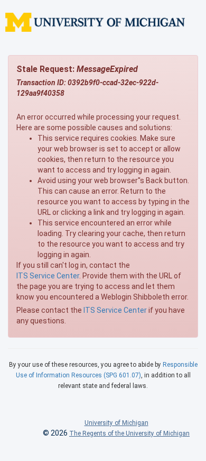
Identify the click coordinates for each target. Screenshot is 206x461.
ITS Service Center (47, 276)
